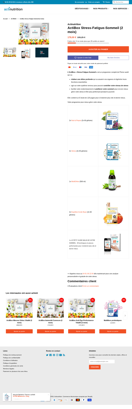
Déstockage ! (82, 9)
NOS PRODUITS (100, 9)
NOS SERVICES (120, 9)
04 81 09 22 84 (88, 274)
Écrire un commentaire (90, 286)
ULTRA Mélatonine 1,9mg (21, 395)
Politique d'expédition (10, 363)
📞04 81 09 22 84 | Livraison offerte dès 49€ (18, 2)
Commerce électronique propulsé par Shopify (77, 396)
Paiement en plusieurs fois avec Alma (15, 371)
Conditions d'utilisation (10, 360)
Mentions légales (8, 368)
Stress (73, 151)
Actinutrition (58, 396)
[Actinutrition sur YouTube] (60, 355)
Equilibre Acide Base (79, 212)
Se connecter (79, 2)
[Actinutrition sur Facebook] (50, 355)
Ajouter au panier (19, 331)
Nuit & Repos (76, 120)
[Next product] (125, 315)
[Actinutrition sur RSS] (64, 355)
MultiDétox (75, 181)
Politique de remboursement (12, 355)
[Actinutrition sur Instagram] (57, 355)
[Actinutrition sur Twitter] (47, 355)
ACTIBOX (13, 19)
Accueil (5, 19)
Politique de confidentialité (11, 358)
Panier (107, 2)
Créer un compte (94, 2)
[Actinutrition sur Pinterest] (54, 355)
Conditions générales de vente (13, 366)
